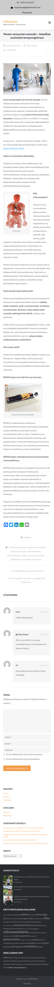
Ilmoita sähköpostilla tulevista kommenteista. (24, 754)
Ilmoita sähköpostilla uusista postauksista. (23, 759)
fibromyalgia (41, 914)
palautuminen (11, 939)
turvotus (45, 943)
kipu (47, 918)
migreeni (36, 929)
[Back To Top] (47, 981)
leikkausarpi (43, 925)
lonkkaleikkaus (19, 929)
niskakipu (6, 936)
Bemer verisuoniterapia (17, 968)
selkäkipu (35, 940)
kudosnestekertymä (8, 925)
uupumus (19, 946)
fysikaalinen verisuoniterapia (12, 919)
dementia (23, 547)
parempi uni (23, 940)
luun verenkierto (28, 929)
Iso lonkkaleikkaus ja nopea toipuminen (28, 571)
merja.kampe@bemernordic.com (27, 7)
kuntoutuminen (22, 925)
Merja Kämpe (31, 46)
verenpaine (36, 559)
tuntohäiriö (39, 943)
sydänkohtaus (15, 559)
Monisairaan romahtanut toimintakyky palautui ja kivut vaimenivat (25, 843)
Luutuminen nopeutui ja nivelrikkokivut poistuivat (20, 840)
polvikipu (29, 940)
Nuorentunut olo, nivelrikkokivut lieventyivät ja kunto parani (23, 828)
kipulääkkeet (6, 922)
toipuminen (31, 943)
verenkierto (26, 559)
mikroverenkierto (34, 551)
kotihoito (22, 922)
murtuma (43, 933)
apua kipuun (17, 915)
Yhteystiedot (27, 12)
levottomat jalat (8, 929)
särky (20, 943)
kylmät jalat (34, 925)
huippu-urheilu (27, 918)
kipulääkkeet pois (15, 922)
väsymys (40, 947)
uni (13, 946)
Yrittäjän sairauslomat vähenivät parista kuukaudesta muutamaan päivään (25, 836)
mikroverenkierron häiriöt (13, 148)
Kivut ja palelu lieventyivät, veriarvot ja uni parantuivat (21, 831)
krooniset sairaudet (18, 551)
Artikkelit (27, 537)
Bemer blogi (7, 816)
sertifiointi (42, 940)
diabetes (31, 547)
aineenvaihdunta (8, 915)
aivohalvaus (13, 547)
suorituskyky (7, 943)
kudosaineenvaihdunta (33, 922)
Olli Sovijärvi (33, 936)
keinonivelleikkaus (38, 919)
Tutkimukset (7, 800)
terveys (24, 943)
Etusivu (5, 793)
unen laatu (7, 947)
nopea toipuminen (21, 936)
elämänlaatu (32, 915)
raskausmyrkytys (14, 555)
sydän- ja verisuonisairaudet (32, 555)
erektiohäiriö (41, 547)
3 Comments (11, 50)
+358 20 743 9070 (27, 2)
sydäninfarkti (15, 943)
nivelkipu (11, 936)
